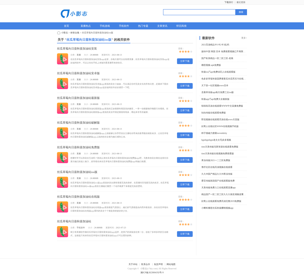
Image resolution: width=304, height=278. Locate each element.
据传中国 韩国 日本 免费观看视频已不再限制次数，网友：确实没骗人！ (236, 51)
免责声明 (158, 264)
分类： (73, 55)
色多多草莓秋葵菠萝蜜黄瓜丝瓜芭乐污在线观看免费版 (228, 79)
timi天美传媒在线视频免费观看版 (217, 153)
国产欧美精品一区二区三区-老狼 (217, 58)
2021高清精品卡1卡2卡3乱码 (215, 45)
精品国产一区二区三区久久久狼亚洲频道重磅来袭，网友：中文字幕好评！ (238, 194)
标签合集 (74, 32)
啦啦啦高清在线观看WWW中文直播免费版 (222, 106)
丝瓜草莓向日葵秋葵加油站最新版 (78, 98)
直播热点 (86, 26)
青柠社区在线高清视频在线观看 (216, 167)
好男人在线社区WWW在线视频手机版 (220, 126)
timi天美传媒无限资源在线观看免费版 (219, 147)
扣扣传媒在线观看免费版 (213, 113)
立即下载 (185, 61)
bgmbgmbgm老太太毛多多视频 (216, 140)
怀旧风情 (181, 26)
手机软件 (124, 26)
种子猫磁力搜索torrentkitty (214, 133)
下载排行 (228, 2)
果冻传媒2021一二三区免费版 (215, 160)
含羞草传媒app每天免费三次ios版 (217, 92)
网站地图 (171, 264)
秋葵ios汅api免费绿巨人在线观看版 (218, 72)
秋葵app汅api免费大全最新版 (215, 99)
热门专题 (143, 26)
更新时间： (106, 55)
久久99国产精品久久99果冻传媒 (216, 174)
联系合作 (145, 264)
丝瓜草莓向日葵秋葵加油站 (74, 221)
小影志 (64, 32)
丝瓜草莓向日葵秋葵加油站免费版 (78, 147)
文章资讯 (162, 26)
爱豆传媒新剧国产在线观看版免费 (218, 181)
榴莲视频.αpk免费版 (211, 65)
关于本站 (133, 264)
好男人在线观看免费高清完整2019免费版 (221, 201)
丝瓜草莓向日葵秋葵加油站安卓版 (78, 73)
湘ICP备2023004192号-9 (152, 272)
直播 (79, 55)
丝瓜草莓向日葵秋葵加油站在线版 (78, 196)
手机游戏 (105, 26)
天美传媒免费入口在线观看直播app (218, 187)
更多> (244, 38)
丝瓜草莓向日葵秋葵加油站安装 (77, 48)
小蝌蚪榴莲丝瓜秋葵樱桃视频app (217, 208)
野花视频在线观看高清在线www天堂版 (220, 119)
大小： (87, 55)
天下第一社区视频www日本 (214, 85)
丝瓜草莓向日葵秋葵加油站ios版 (77, 172)
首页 (66, 26)
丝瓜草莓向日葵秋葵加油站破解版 (78, 122)
